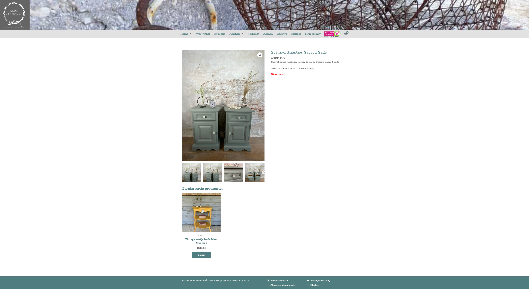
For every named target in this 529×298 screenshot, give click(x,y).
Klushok (234, 34)
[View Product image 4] (254, 172)
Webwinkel (203, 34)
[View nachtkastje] (191, 172)
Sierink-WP (243, 280)
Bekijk (201, 255)
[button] (259, 54)
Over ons (219, 34)
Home (184, 34)
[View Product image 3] (233, 172)
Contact (296, 34)
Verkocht (253, 34)
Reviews (282, 34)
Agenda (268, 34)
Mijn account (313, 34)
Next (264, 172)
